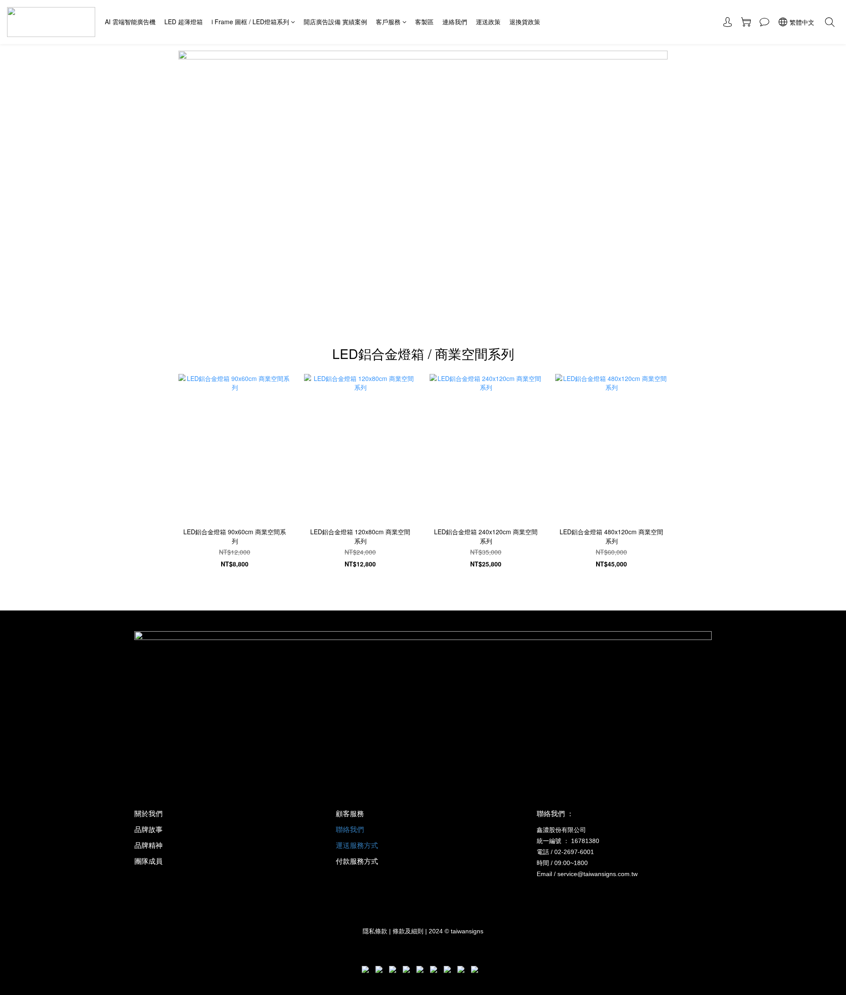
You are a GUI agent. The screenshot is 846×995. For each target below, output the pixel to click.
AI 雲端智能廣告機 (130, 21)
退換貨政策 (524, 21)
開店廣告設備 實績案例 (335, 21)
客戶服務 (388, 21)
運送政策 (488, 21)
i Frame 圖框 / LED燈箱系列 (250, 21)
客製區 (424, 21)
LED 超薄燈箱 (183, 21)
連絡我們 (454, 21)
